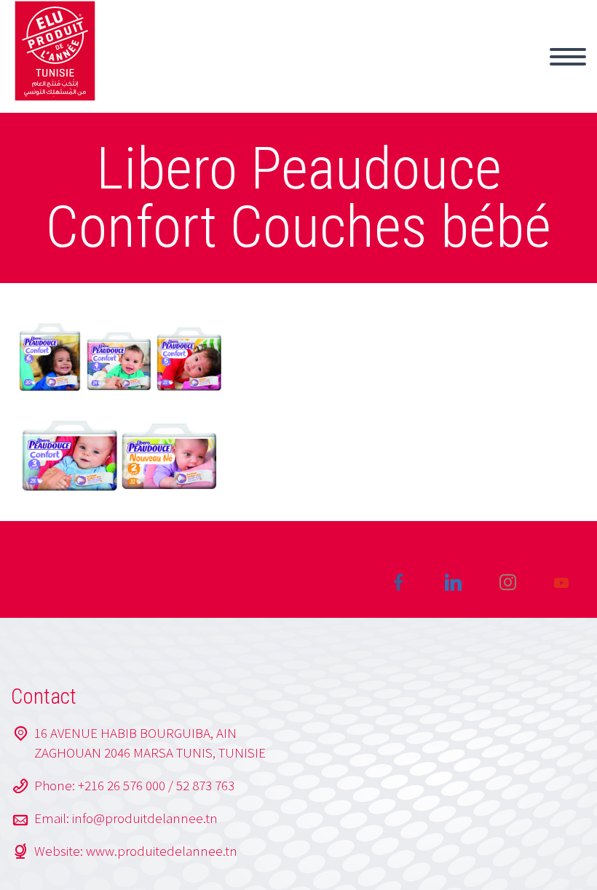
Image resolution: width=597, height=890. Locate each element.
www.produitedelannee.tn (161, 850)
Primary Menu (568, 57)
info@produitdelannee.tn (145, 818)
